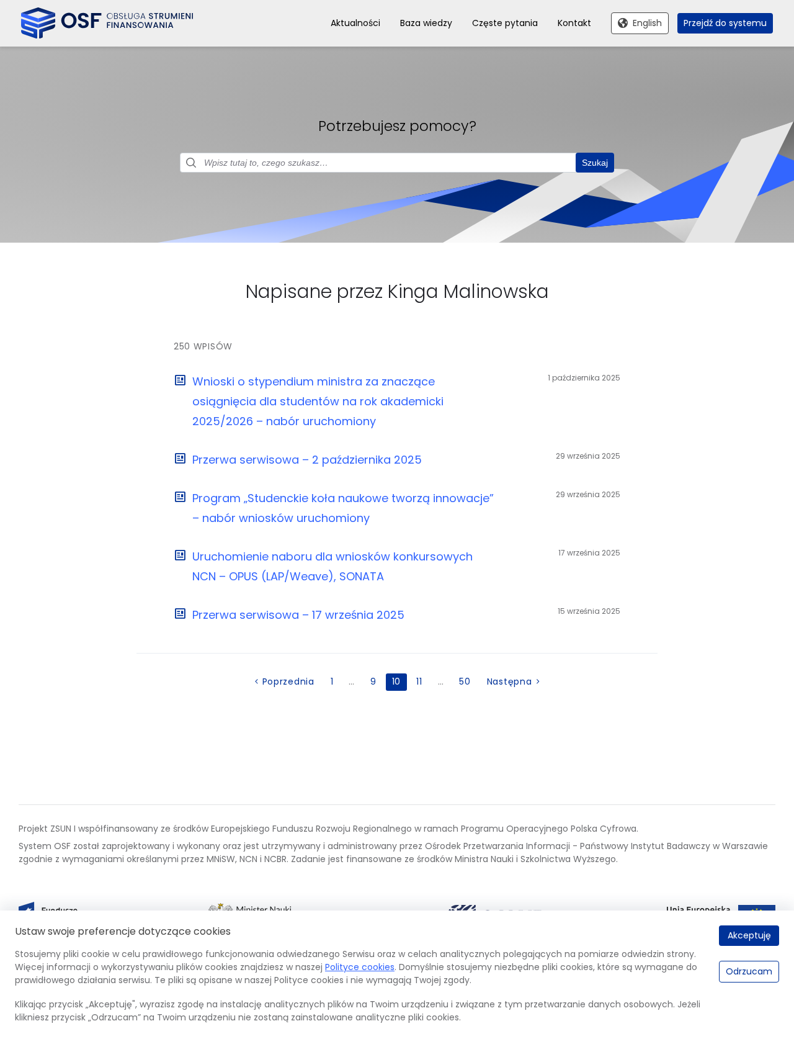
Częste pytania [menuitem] (505, 23)
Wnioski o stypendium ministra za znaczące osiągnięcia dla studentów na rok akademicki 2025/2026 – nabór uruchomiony (318, 401)
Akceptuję (749, 935)
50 (464, 681)
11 (419, 681)
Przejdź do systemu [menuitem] (725, 23)
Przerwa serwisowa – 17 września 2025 (298, 615)
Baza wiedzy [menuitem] (426, 23)
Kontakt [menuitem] (574, 23)
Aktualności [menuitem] (355, 23)
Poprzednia (288, 681)
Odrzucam (749, 971)
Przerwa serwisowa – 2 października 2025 (307, 459)
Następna (509, 681)
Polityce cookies (360, 967)
